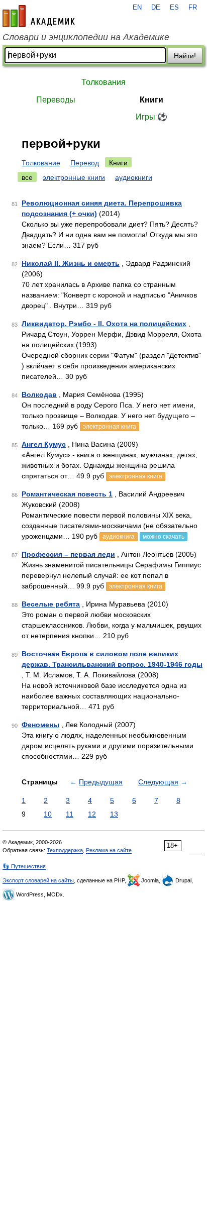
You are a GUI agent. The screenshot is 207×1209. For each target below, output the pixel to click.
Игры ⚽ (151, 117)
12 (92, 814)
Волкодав (39, 394)
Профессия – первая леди (68, 554)
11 (69, 814)
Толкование (41, 163)
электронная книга (109, 426)
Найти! (185, 56)
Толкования (103, 82)
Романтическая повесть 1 (67, 494)
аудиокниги (133, 177)
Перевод (84, 163)
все (27, 177)
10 (48, 814)
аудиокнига (118, 536)
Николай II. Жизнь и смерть (71, 263)
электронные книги (74, 177)
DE (155, 7)
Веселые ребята (51, 604)
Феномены (40, 725)
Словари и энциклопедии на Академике (86, 37)
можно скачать (163, 536)
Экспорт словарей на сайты (38, 880)
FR (192, 7)
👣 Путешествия (24, 866)
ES (174, 7)
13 (114, 814)
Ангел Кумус (44, 444)
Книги (151, 99)
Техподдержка (65, 850)
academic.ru (39, 16)
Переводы (55, 99)
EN (137, 7)
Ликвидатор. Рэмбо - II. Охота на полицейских (104, 324)
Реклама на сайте (109, 850)
